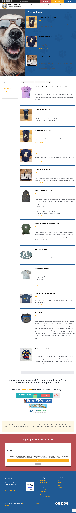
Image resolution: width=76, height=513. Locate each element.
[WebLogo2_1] (11, 3)
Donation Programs (44, 491)
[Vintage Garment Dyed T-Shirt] (31, 41)
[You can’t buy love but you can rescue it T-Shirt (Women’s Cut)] (26, 92)
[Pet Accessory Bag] (26, 318)
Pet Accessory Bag (40, 312)
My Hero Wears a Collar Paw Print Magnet (46, 349)
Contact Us (7, 488)
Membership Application (10, 490)
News (58, 485)
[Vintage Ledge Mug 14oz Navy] (31, 22)
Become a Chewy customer (28, 417)
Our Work (59, 482)
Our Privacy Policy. (57, 457)
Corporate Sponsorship (45, 496)
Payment (5, 102)
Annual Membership (44, 489)
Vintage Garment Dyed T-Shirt (48, 36)
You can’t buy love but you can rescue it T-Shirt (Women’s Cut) (52, 86)
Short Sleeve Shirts (7, 94)
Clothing (5, 85)
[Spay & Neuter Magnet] (26, 255)
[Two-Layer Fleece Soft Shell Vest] (26, 196)
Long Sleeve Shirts (7, 88)
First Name (9, 450)
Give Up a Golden (43, 482)
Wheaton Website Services (19, 507)
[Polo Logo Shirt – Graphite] (26, 274)
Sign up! (38, 460)
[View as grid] (47, 82)
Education (59, 487)
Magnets (5, 97)
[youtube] (9, 1)
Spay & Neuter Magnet (41, 249)
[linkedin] (11, 1)
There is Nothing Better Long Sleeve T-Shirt (47, 223)
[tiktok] (65, 503)
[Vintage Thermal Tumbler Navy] (26, 115)
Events (41, 494)
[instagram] (7, 1)
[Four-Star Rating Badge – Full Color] (30, 482)
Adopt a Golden (43, 483)
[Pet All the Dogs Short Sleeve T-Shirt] (26, 298)
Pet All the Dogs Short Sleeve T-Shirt (45, 293)
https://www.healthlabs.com (56, 415)
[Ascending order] (33, 82)
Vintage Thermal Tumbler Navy (43, 109)
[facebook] (2, 1)
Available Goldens (43, 480)
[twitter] (4, 1)
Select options (42, 48)
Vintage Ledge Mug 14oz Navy (47, 17)
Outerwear (6, 91)
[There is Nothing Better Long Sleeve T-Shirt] (26, 229)
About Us (59, 480)
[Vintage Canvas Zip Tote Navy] (31, 60)
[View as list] (49, 82)
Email (8, 444)
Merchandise (5, 99)
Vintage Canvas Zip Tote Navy (47, 56)
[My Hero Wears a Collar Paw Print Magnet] (26, 354)
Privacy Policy (39, 503)
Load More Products (47, 372)
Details (47, 28)
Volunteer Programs (44, 493)
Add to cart (42, 28)
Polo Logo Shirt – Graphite (42, 268)
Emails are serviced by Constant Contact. (48, 457)
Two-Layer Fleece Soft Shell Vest (44, 190)
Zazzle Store (26, 389)
